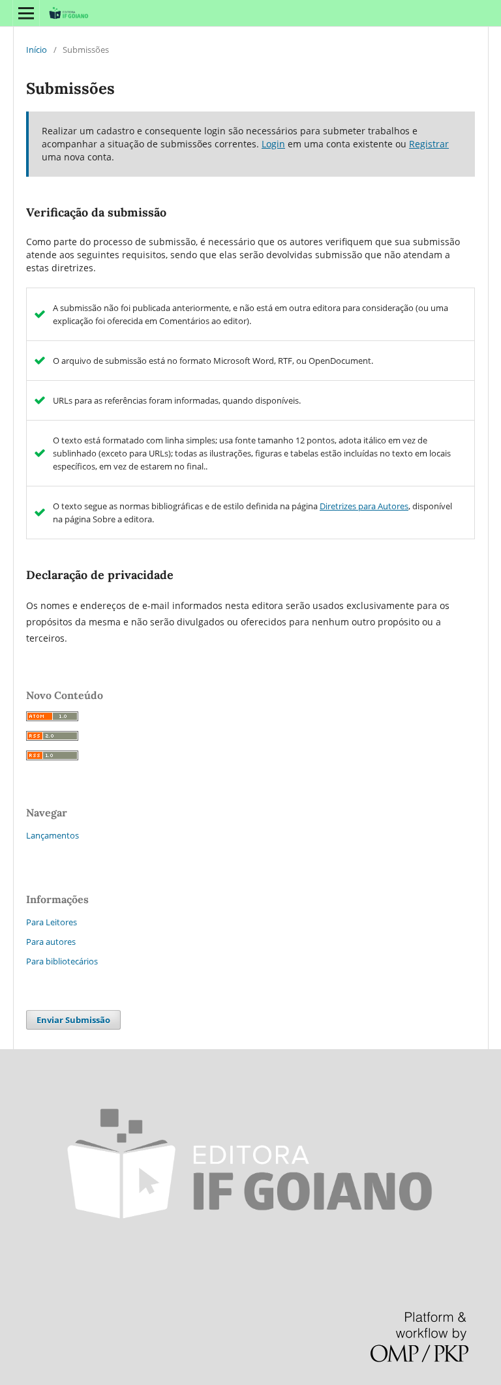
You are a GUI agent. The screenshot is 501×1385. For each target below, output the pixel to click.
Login (273, 144)
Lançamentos (52, 835)
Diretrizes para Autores (364, 506)
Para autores (51, 941)
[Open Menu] (26, 13)
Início (36, 49)
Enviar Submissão (73, 1020)
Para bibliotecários (62, 961)
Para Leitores (51, 922)
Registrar (429, 144)
